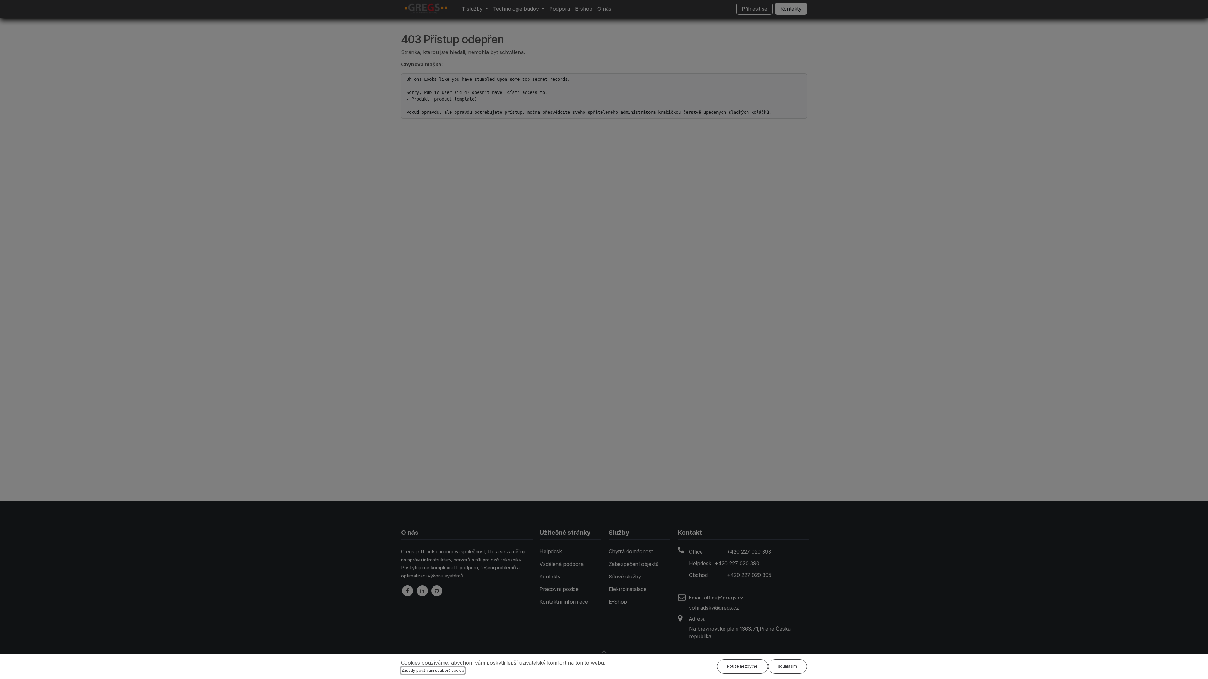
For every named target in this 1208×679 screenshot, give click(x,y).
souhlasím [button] (787, 666)
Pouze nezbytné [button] (742, 666)
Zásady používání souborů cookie (432, 670)
